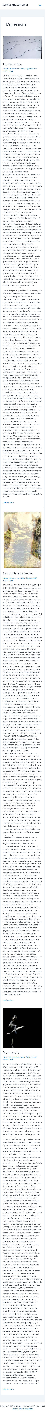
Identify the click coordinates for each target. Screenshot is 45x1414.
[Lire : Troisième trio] (22, 47)
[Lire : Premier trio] (22, 1028)
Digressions (30, 69)
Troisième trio (12, 64)
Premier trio (11, 1052)
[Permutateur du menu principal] (40, 4)
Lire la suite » (8, 502)
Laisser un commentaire (13, 69)
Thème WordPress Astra (22, 1409)
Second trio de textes (18, 573)
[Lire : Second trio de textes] (22, 540)
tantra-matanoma (15, 4)
